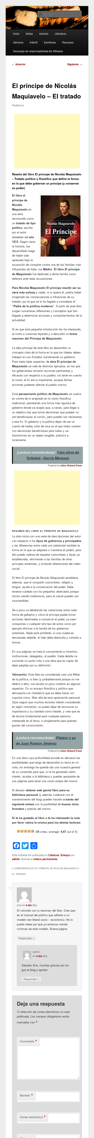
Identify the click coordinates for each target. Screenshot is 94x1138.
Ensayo (65, 855)
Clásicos (53, 855)
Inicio (16, 33)
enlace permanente (45, 859)
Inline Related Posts (71, 465)
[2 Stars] (22, 831)
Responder (27, 938)
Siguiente (74, 64)
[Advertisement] (47, 141)
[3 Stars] (25, 831)
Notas (29, 33)
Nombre (26, 1095)
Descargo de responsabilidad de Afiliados (38, 51)
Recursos (67, 42)
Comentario (28, 1041)
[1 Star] (18, 831)
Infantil (34, 42)
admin (16, 859)
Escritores (50, 42)
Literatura (60, 33)
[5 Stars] (32, 831)
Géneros (18, 42)
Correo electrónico (33, 1117)
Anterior (19, 64)
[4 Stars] (29, 831)
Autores (43, 33)
